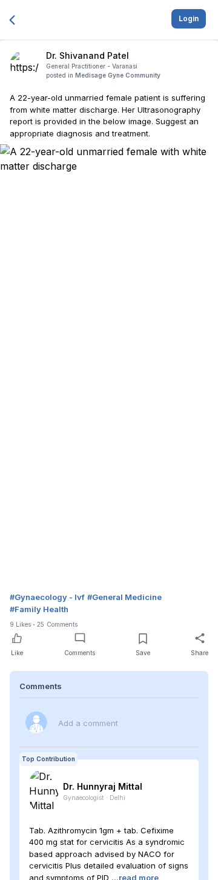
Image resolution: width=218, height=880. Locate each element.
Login (189, 18)
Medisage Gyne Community (117, 75)
